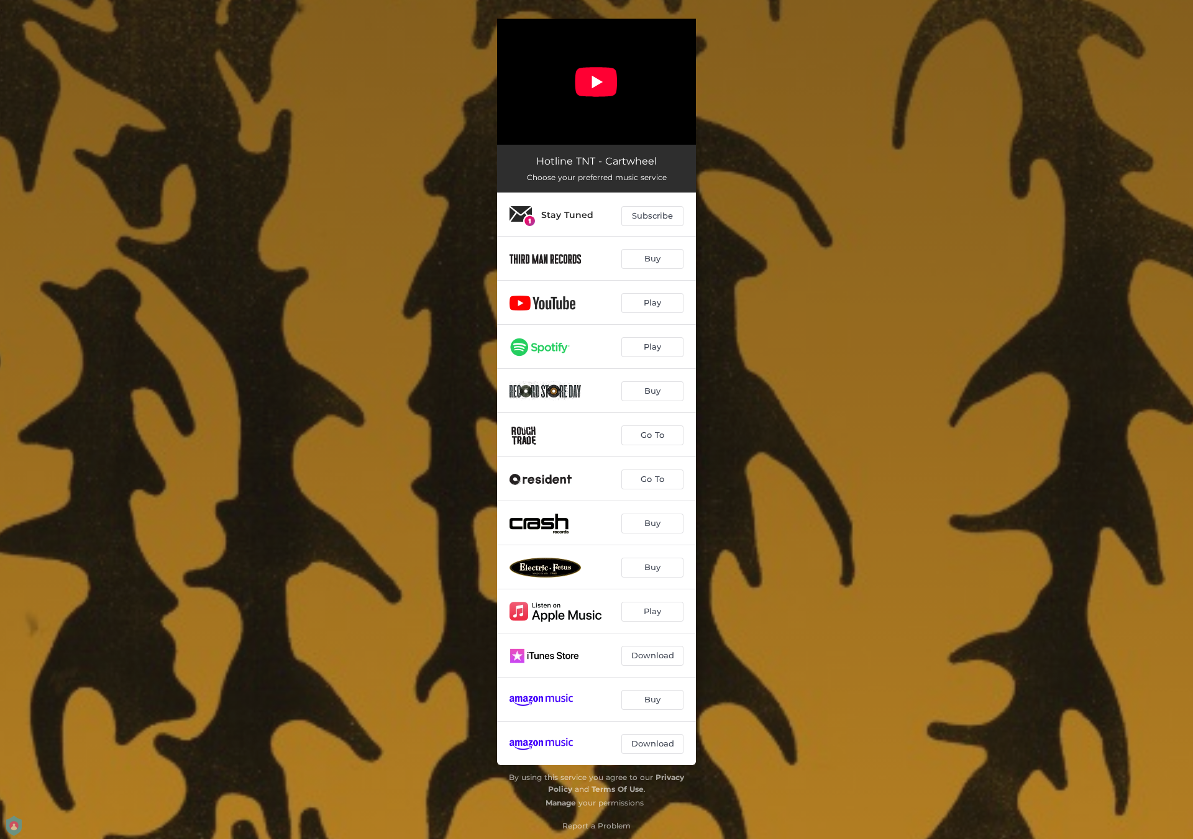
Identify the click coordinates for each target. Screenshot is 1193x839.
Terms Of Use (618, 789)
